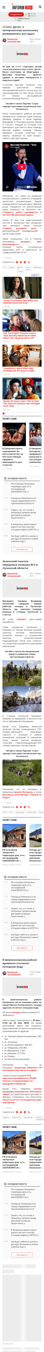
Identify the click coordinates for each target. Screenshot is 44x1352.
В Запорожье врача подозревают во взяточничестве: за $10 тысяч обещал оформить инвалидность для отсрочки (12, 456)
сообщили (12, 1322)
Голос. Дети (28, 268)
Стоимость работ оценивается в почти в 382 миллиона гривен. (22, 213)
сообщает (21, 619)
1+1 (4, 267)
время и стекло (20, 269)
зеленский (32, 812)
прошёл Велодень (23, 792)
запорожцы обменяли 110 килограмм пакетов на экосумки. (22, 1069)
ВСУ (11, 812)
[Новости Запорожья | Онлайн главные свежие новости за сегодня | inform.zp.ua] (22, 7)
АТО (4, 812)
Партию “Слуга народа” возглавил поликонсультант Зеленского (22, 106)
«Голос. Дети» (33, 69)
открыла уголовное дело (19, 228)
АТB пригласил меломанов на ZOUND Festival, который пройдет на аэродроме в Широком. (19, 1079)
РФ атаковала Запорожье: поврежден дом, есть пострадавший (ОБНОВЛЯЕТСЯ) (13, 855)
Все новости (22, 549)
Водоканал (16, 1117)
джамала (37, 267)
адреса (6, 1117)
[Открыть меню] (3, 7)
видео (12, 267)
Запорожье (20, 812)
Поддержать (16, 14)
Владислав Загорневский (13, 40)
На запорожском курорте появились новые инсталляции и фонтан (24, 654)
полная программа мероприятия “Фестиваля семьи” (22, 1091)
